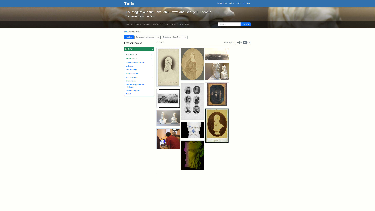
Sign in (238, 3)
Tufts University (131, 70)
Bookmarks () (222, 3)
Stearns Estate (131, 81)
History (231, 3)
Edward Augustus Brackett (135, 62)
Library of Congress (132, 91)
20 (228, 42)
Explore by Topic (160, 24)
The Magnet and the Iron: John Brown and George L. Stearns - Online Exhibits (129, 3)
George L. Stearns (132, 73)
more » (128, 93)
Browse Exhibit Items (179, 24)
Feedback (246, 3)
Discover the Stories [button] (140, 24)
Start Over (128, 37)
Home (127, 24)
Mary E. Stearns (131, 77)
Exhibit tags (129, 49)
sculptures (129, 66)
